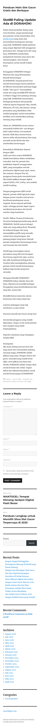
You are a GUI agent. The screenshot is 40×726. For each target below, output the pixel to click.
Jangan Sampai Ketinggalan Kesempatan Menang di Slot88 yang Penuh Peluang (20, 564)
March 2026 (10, 649)
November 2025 (12, 661)
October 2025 (11, 664)
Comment (8, 407)
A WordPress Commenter (14, 614)
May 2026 (9, 643)
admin (8, 379)
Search (6, 539)
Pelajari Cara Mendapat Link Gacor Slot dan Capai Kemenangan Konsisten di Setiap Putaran (19, 573)
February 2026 (11, 652)
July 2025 (9, 673)
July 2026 (9, 637)
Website (6, 460)
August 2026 (10, 634)
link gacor (13, 381)
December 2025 (11, 658)
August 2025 (10, 670)
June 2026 (9, 640)
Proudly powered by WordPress (13, 722)
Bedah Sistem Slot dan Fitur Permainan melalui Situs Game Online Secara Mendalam (18, 588)
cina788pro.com (10, 711)
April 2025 (9, 682)
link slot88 (27, 381)
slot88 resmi (8, 39)
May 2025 (9, 679)
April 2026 (9, 646)
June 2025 (9, 676)
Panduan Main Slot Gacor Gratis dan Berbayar (19, 9)
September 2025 (12, 667)
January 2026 (11, 655)
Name (6, 439)
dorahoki (26, 379)
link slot (20, 381)
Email (6, 449)
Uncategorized (11, 699)
